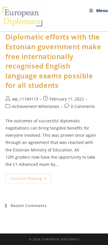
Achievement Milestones (35, 106)
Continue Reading (30, 179)
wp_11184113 (25, 99)
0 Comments (83, 106)
